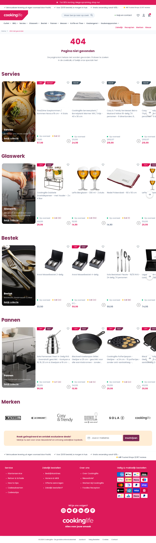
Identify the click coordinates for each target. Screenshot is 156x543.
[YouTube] (69, 510)
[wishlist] (138, 15)
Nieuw (148, 27)
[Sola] (117, 418)
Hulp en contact (124, 15)
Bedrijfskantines (52, 473)
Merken (139, 27)
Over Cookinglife (90, 473)
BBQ (14, 23)
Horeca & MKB (52, 478)
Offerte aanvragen (54, 483)
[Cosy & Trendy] (65, 418)
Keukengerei (92, 23)
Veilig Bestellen (94, 539)
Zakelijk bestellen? (54, 487)
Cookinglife (48, 539)
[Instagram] (63, 510)
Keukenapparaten (109, 23)
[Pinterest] (92, 510)
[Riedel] (91, 418)
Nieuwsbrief (88, 478)
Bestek (44, 23)
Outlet (6, 23)
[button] (149, 112)
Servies (23, 23)
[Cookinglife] (13, 15)
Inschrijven (131, 437)
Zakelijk (119, 27)
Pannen (53, 23)
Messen (63, 23)
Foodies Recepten (91, 487)
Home (3, 31)
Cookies (105, 539)
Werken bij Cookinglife (93, 483)
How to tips (13, 483)
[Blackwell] (13, 418)
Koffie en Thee (76, 23)
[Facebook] (75, 510)
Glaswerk (33, 23)
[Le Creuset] (39, 418)
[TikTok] (86, 510)
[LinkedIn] (80, 510)
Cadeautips (13, 492)
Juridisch (82, 539)
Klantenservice (15, 473)
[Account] (143, 15)
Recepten (129, 27)
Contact (114, 539)
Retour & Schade (16, 478)
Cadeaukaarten (15, 487)
